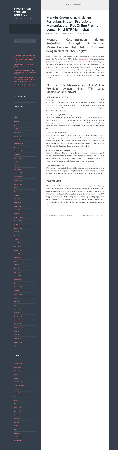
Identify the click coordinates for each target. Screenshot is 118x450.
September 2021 (18, 290)
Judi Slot (16, 378)
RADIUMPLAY (18, 389)
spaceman (16, 433)
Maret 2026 (17, 132)
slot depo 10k (17, 411)
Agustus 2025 (18, 158)
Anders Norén (94, 216)
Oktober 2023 (18, 221)
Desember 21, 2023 (52, 33)
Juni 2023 (16, 235)
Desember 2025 (18, 143)
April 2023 (17, 243)
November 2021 (18, 283)
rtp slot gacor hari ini (84, 59)
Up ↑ (102, 216)
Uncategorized (18, 440)
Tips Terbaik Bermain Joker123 (23, 12)
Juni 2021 (16, 301)
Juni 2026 (16, 125)
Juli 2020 (16, 331)
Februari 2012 (18, 342)
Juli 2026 (16, 121)
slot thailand (17, 422)
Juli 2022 (16, 265)
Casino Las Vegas (19, 363)
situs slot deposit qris (68, 186)
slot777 (16, 426)
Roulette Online (18, 393)
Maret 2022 (17, 276)
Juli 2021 (16, 298)
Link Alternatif (18, 382)
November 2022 (18, 261)
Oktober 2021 (18, 287)
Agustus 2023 (18, 228)
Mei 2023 (16, 239)
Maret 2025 (17, 169)
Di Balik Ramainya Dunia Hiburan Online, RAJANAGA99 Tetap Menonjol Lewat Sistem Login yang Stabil (25, 79)
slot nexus (17, 415)
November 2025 (18, 147)
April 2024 (17, 198)
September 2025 (18, 154)
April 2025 (17, 165)
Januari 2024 (17, 210)
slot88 (15, 429)
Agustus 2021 (18, 294)
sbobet (16, 400)
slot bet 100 (17, 407)
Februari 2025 (18, 173)
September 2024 (18, 180)
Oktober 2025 (18, 151)
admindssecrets (67, 33)
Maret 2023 (17, 246)
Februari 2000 (18, 345)
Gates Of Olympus (19, 371)
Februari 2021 (18, 316)
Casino (16, 360)
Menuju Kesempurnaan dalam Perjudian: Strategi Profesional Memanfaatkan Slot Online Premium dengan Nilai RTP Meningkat (73, 23)
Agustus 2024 (18, 184)
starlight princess (19, 437)
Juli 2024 (16, 187)
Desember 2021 (18, 279)
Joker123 (16, 374)
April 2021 (17, 309)
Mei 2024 (16, 195)
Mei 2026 (16, 129)
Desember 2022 (18, 257)
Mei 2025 (16, 162)
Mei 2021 (16, 305)
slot (15, 404)
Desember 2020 (18, 323)
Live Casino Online (19, 385)
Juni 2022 (16, 268)
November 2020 (18, 327)
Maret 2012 (17, 338)
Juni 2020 (16, 334)
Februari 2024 (18, 206)
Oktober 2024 (18, 176)
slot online (17, 418)
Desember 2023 (18, 213)
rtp (14, 396)
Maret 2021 (17, 312)
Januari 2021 (17, 320)
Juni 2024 (16, 191)
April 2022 (17, 272)
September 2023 (18, 224)
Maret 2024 (17, 202)
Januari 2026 (17, 140)
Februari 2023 (18, 250)
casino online (17, 367)
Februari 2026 (18, 136)
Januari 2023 (17, 254)
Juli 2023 (16, 232)
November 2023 (18, 217)
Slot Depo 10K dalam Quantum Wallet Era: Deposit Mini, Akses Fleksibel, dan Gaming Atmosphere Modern (25, 72)
